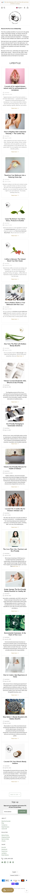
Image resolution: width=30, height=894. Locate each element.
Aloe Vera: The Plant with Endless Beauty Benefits (15, 345)
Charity (3, 841)
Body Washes (5, 855)
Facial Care (4, 851)
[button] (19, 8)
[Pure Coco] (15, 17)
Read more (14, 108)
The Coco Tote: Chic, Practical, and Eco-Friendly (15, 550)
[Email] (2, 862)
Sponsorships (5, 839)
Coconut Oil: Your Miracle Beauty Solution (15, 762)
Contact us (4, 825)
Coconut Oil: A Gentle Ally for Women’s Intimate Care (15, 509)
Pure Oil (4, 847)
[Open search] (4, 8)
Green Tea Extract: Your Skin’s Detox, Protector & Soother (15, 220)
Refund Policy (5, 835)
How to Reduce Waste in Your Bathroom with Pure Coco (15, 303)
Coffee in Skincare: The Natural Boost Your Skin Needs (15, 260)
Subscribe (22, 811)
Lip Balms (4, 853)
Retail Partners (5, 827)
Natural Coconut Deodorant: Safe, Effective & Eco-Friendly (15, 381)
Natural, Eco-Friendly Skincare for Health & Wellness (15, 467)
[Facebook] (5, 862)
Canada (14, 875)
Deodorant (4, 849)
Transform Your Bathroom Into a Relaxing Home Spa (15, 176)
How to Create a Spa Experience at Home (15, 676)
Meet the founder (6, 821)
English (14, 872)
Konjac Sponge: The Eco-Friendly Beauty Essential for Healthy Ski (15, 590)
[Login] (24, 8)
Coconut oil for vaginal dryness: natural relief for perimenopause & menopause (15, 88)
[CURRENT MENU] (2, 8)
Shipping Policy (6, 837)
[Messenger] (10, 862)
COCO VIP (4, 828)
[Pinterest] (13, 862)
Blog (3, 823)
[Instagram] (7, 862)
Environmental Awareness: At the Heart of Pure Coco (15, 634)
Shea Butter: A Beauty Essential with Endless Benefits (15, 718)
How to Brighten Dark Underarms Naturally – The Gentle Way (15, 132)
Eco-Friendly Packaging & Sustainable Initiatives (15, 424)
